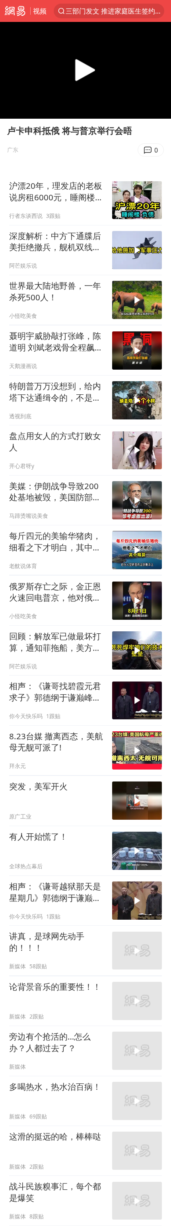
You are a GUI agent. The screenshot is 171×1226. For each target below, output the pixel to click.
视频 (40, 11)
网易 (15, 11)
